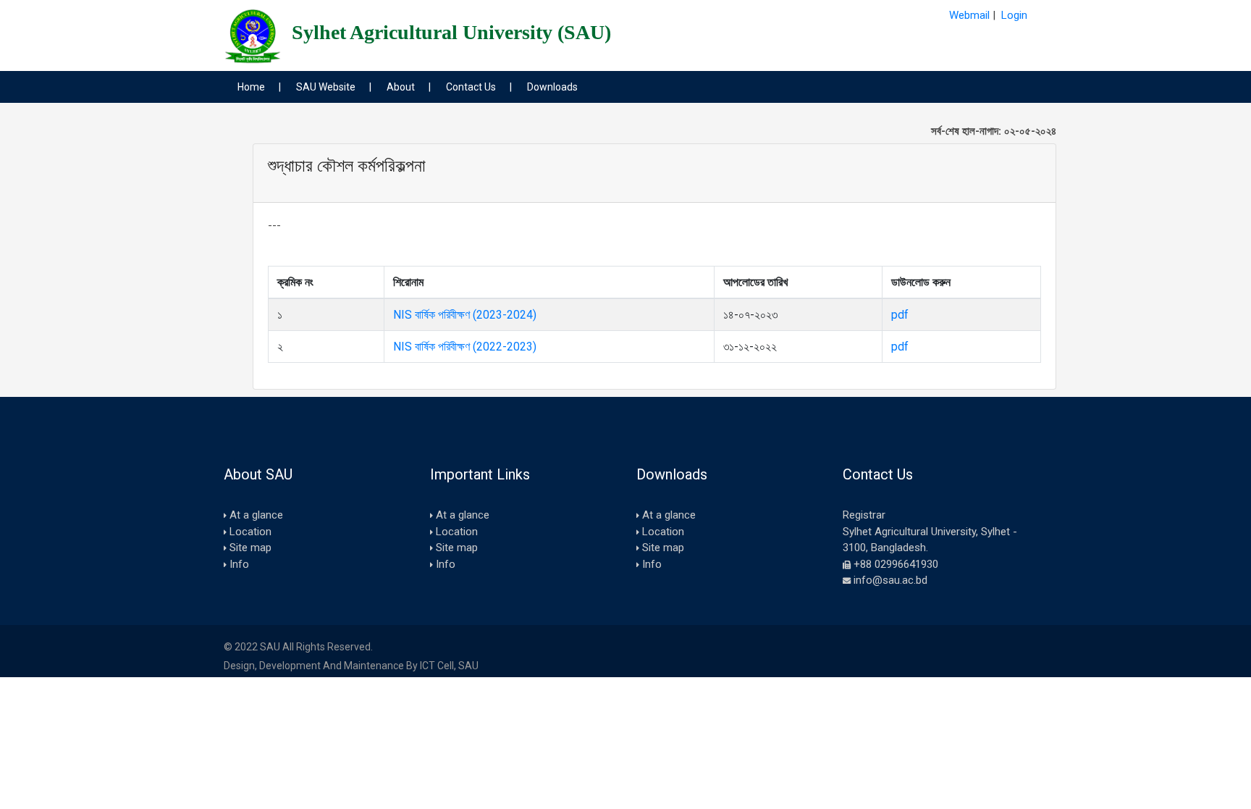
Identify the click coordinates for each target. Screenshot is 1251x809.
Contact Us (471, 87)
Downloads (552, 87)
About (401, 87)
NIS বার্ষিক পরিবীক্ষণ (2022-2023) (464, 346)
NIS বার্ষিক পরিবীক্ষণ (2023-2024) (464, 315)
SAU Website (325, 87)
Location (250, 531)
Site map (250, 547)
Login (1014, 15)
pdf (900, 315)
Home (251, 87)
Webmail (969, 15)
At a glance (256, 514)
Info (239, 564)
